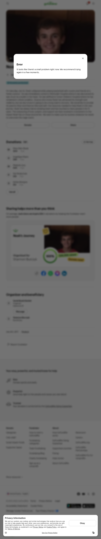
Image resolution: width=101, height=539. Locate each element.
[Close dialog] (82, 58)
